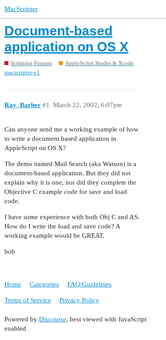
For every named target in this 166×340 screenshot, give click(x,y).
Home (12, 284)
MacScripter (21, 8)
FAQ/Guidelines (89, 284)
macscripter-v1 (22, 72)
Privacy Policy (79, 300)
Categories (44, 284)
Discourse (52, 319)
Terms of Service (27, 300)
